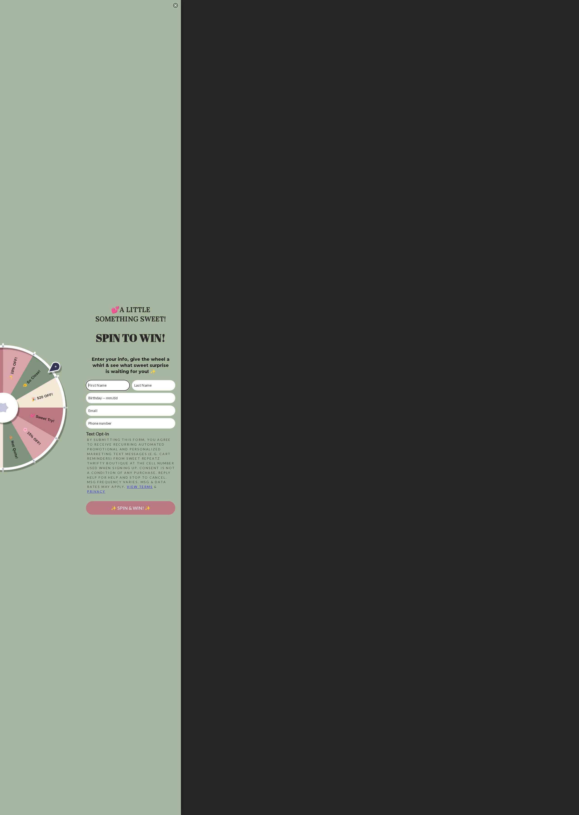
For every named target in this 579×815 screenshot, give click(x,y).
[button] (175, 5)
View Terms (140, 487)
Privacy (96, 491)
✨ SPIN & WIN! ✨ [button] (130, 508)
